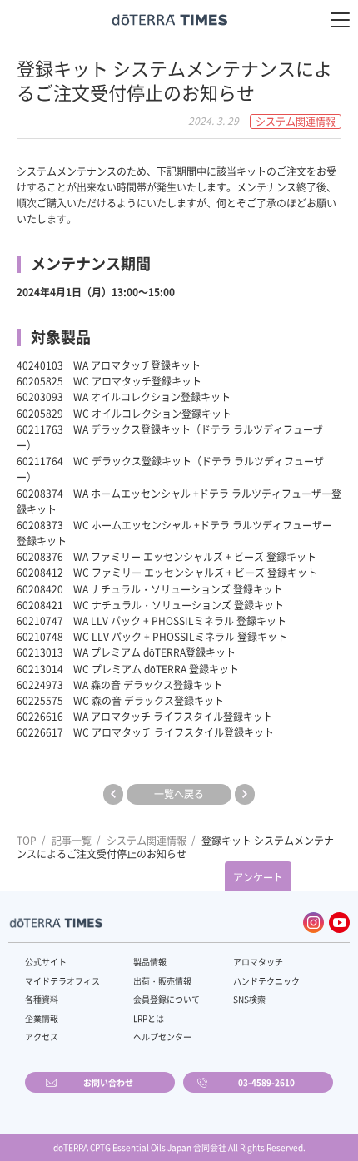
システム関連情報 (146, 840)
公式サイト (46, 961)
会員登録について (166, 999)
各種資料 (41, 999)
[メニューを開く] (340, 19)
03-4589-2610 (266, 1082)
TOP (27, 840)
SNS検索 (249, 999)
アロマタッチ (258, 961)
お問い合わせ (108, 1082)
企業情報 (41, 1018)
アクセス (41, 1036)
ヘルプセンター (162, 1036)
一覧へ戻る (179, 793)
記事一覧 (72, 840)
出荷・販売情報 (162, 981)
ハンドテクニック (266, 981)
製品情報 (150, 961)
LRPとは (148, 1018)
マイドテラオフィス (62, 981)
